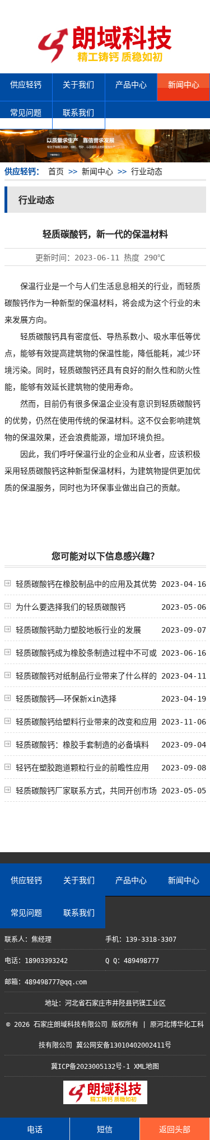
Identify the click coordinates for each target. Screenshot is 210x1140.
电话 (35, 1128)
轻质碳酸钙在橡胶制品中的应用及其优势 (86, 583)
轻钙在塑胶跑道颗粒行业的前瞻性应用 (82, 767)
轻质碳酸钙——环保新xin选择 (66, 698)
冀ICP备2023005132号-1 (90, 1066)
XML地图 (146, 1066)
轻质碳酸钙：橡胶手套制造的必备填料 (82, 744)
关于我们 (78, 84)
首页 (56, 170)
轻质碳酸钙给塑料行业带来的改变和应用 (86, 721)
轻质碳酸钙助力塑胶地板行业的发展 (78, 629)
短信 (105, 1128)
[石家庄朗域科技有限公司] (105, 59)
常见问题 (25, 112)
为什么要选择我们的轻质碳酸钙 (70, 606)
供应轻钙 (25, 84)
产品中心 (131, 84)
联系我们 (78, 112)
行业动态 (146, 170)
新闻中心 (183, 84)
